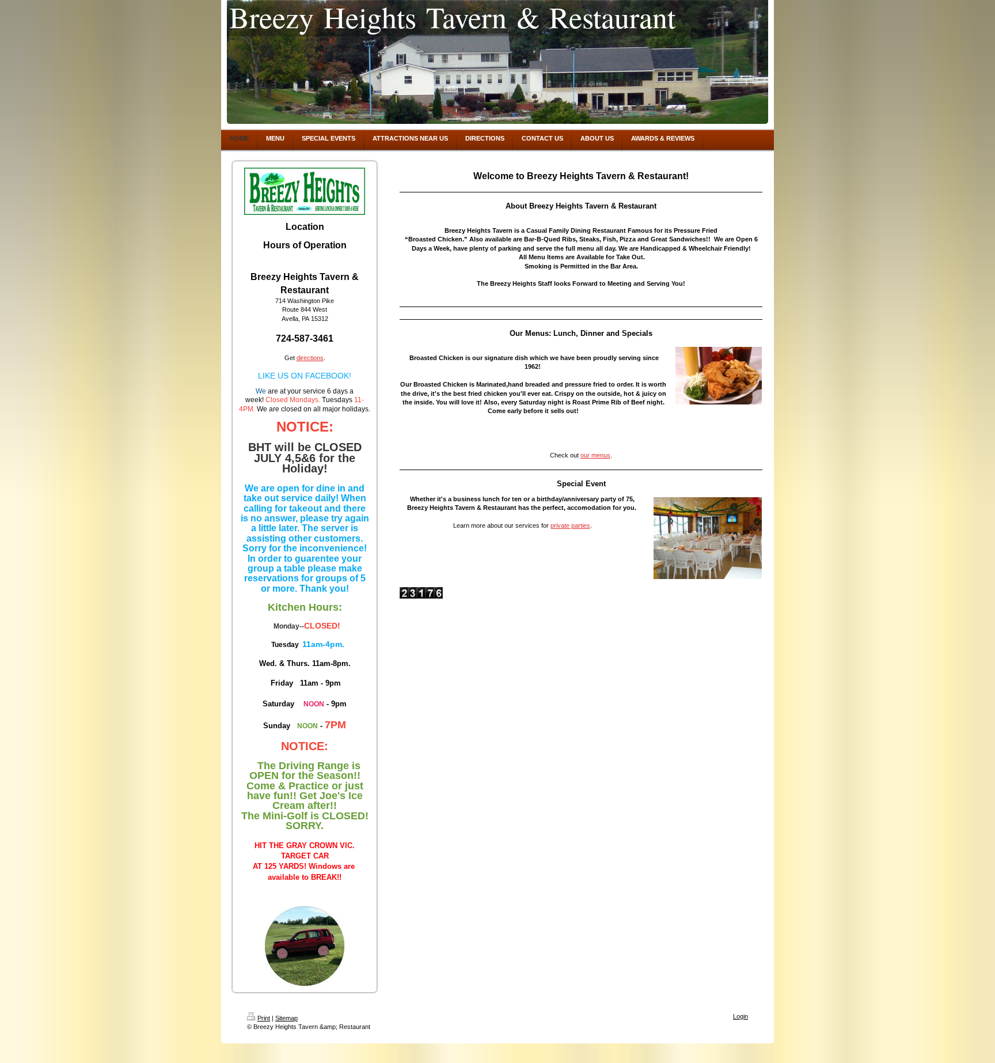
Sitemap (286, 1018)
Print (263, 1018)
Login (740, 1016)
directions (310, 357)
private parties (570, 525)
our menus (595, 455)
